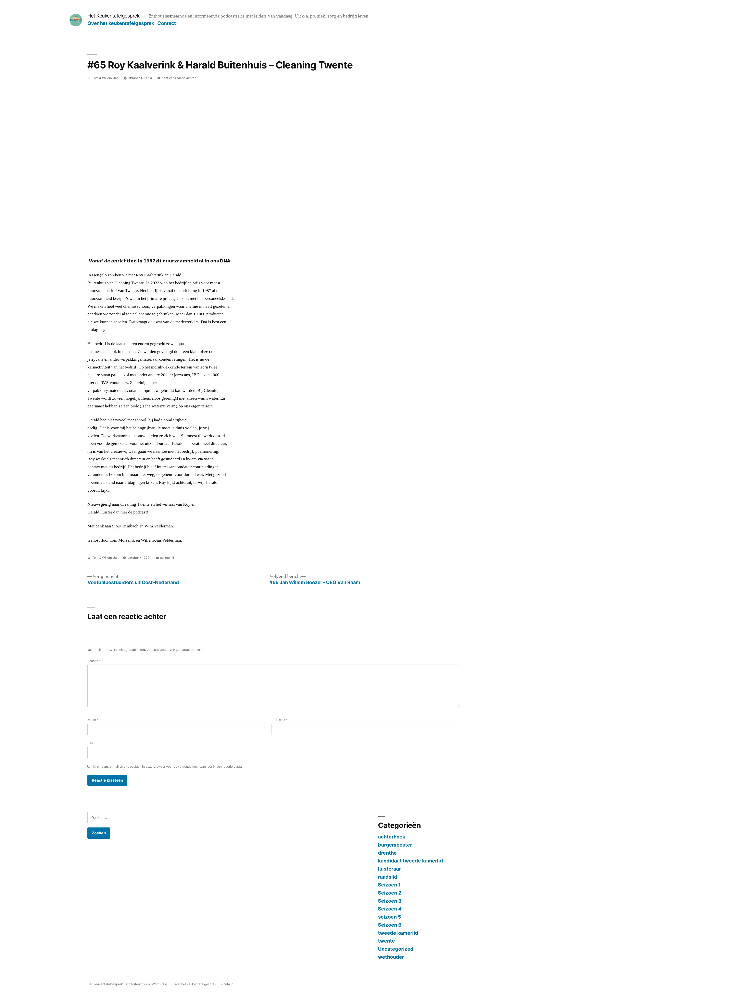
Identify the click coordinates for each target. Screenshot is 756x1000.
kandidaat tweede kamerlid (410, 861)
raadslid (387, 877)
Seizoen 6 (389, 925)
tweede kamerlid (398, 933)
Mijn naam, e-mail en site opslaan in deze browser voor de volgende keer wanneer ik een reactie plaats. (168, 766)
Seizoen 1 (389, 885)
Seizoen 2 (389, 893)
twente (386, 941)
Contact (166, 23)
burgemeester (395, 845)
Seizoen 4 (390, 909)
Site (90, 743)
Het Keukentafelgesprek (113, 16)
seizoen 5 (167, 558)
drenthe (387, 853)
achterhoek (391, 837)
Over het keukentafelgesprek (120, 23)
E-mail (281, 720)
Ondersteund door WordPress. (146, 984)
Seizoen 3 (389, 901)
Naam (92, 720)
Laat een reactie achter (179, 78)
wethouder (391, 957)
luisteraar (389, 869)
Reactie (94, 661)
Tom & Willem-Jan (105, 78)
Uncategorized (395, 949)
